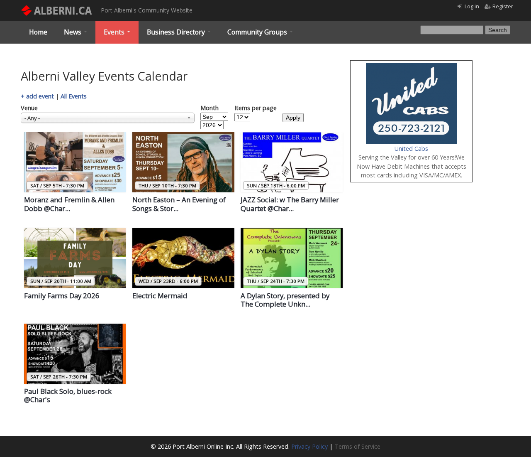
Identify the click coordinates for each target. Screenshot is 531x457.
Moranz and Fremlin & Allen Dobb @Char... (69, 204)
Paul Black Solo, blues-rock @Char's (68, 395)
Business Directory (177, 32)
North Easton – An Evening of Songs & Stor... (179, 204)
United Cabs (411, 148)
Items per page (255, 108)
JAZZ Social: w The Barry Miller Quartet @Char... (290, 204)
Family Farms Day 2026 (62, 296)
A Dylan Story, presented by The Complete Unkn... (285, 300)
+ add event (37, 96)
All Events (74, 96)
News (73, 32)
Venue (29, 108)
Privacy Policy (309, 446)
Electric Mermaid (160, 296)
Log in (472, 6)
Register (502, 6)
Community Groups (258, 32)
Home (38, 32)
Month (209, 108)
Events (115, 32)
